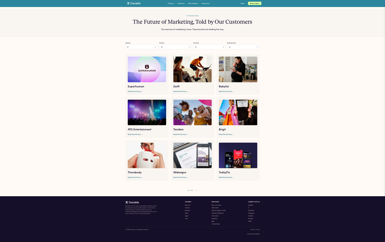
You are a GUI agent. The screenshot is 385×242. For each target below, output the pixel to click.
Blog (213, 221)
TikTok (250, 221)
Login (242, 3)
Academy (214, 218)
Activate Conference (218, 213)
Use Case (196, 43)
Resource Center (216, 205)
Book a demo (254, 3)
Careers (187, 208)
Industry (127, 43)
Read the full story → (135, 91)
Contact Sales (216, 224)
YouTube (250, 216)
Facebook (251, 210)
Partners (187, 210)
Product (161, 43)
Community (215, 216)
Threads (250, 218)
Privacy (253, 229)
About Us (187, 205)
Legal (186, 216)
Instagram (251, 213)
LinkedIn (250, 205)
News (186, 213)
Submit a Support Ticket (218, 210)
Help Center (215, 208)
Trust (186, 218)
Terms (258, 229)
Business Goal (231, 43)
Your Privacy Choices (253, 234)
